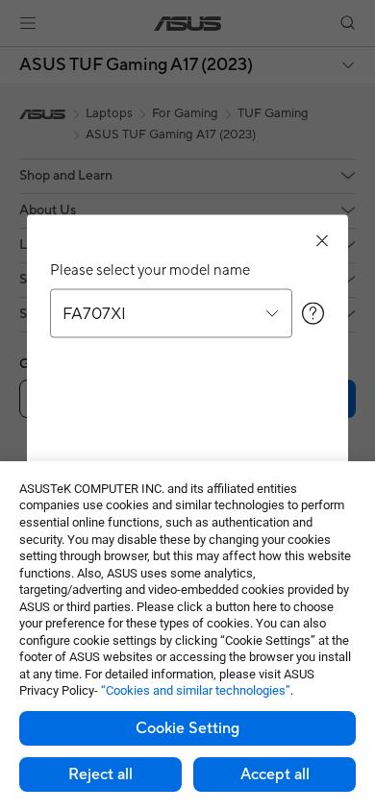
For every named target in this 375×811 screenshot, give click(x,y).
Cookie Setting (187, 728)
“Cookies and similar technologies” (195, 690)
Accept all (275, 774)
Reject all (100, 774)
